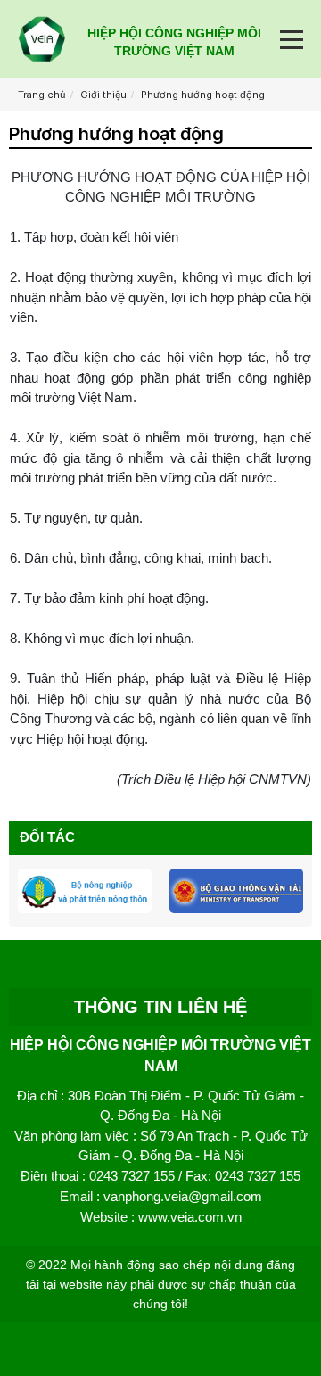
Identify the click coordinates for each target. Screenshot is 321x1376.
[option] (84, 891)
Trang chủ (42, 94)
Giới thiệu (103, 94)
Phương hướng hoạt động (203, 94)
